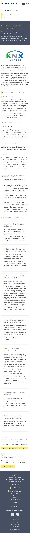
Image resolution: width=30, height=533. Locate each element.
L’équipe (15, 497)
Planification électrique (15, 477)
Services (3, 10)
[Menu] (23, 3)
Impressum (15, 507)
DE (26, 3)
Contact (15, 502)
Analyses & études (15, 481)
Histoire (15, 495)
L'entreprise (15, 493)
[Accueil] (10, 3)
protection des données (15, 510)
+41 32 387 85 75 (15, 529)
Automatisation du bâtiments (15, 479)
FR (28, 3)
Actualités (15, 484)
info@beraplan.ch (15, 531)
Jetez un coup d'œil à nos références (14, 448)
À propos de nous (15, 491)
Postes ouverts (15, 499)
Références (15, 488)
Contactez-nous (8, 466)
